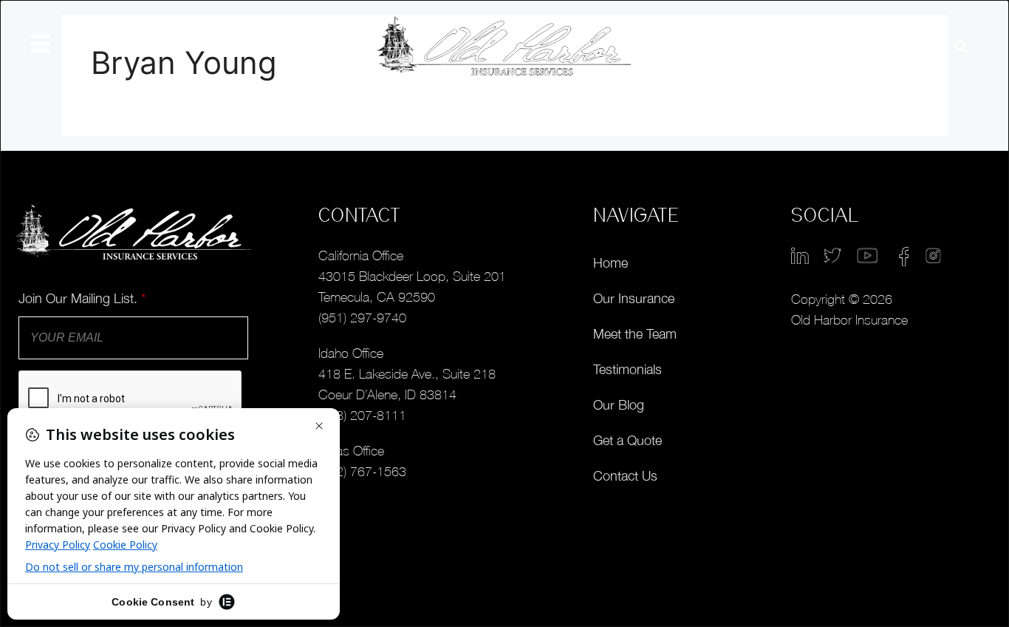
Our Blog (618, 405)
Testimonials (627, 369)
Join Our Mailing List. (82, 298)
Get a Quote (627, 440)
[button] (960, 47)
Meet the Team (635, 334)
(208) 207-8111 (362, 415)
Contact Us (625, 476)
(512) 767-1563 (362, 471)
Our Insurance (633, 298)
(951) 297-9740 (362, 317)
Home (610, 263)
